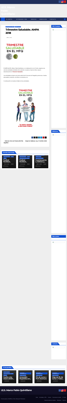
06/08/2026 (6, 381)
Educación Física (7, 156)
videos (5, 158)
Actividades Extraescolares (23, 373)
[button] (62, 19)
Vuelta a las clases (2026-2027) (8, 378)
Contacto (53, 19)
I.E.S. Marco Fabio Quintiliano (16, 390)
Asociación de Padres (10, 26)
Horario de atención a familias (50, 400)
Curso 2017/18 (17, 26)
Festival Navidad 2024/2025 (7, 161)
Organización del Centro (24, 158)
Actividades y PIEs (21, 19)
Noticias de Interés (39, 158)
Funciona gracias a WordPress (7, 398)
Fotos (12, 156)
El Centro (9, 19)
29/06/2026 (23, 381)
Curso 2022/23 (38, 156)
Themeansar (22, 398)
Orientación (43, 19)
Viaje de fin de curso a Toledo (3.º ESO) (57, 378)
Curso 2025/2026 (23, 375)
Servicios (33, 19)
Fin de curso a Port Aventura (41, 378)
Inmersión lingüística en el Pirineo (25, 378)
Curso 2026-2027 (55, 375)
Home (37, 397)
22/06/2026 (55, 381)
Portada (5, 375)
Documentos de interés (56, 397)
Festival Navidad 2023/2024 (23, 161)
